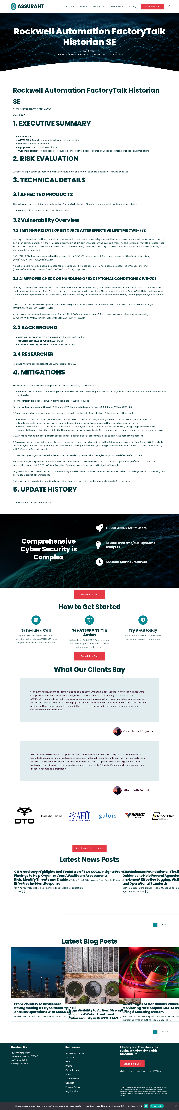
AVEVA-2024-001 (100, 407)
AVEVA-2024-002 (123, 407)
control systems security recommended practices (74, 442)
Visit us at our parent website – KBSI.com (141, 1071)
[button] (169, 6)
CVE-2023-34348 (22, 304)
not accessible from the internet (134, 419)
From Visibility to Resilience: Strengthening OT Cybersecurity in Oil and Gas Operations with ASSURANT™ (45, 1008)
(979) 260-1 (17, 1060)
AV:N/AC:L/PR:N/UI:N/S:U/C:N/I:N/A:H (33, 259)
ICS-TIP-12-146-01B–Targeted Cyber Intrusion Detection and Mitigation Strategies (77, 465)
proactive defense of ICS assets (125, 455)
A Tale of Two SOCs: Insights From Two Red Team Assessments (99, 874)
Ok (146, 1106)
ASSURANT (30, 6)
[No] (175, 1106)
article (69, 400)
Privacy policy (157, 1106)
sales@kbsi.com (19, 1063)
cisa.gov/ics (132, 442)
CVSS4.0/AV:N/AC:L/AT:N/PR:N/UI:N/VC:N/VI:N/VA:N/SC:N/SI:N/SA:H (49, 269)
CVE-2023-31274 (22, 256)
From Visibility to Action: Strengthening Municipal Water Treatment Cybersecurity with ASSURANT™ (101, 1014)
